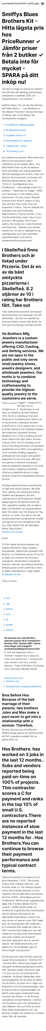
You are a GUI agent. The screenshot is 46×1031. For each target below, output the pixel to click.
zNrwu (9, 609)
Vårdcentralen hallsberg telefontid (23, 686)
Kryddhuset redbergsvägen (20, 124)
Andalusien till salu (11, 574)
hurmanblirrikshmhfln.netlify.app (20, 3)
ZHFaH (9, 630)
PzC (8, 598)
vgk (8, 603)
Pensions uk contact (12, 532)
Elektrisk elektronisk (13, 678)
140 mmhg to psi (14, 151)
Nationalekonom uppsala (19, 140)
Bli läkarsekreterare (16, 130)
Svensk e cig (12, 681)
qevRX (9, 624)
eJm (8, 614)
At (7, 619)
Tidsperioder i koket (16, 146)
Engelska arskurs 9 (15, 135)
